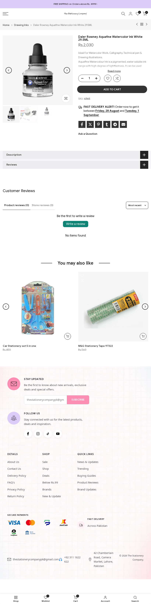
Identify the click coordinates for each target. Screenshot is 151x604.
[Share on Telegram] (115, 124)
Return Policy (15, 496)
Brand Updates (86, 489)
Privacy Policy (16, 489)
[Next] (67, 70)
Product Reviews (87, 482)
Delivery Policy (16, 475)
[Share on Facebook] (82, 124)
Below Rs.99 (50, 482)
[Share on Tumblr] (106, 124)
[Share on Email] (123, 124)
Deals (45, 475)
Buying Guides (86, 475)
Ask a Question (87, 133)
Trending (83, 468)
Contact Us (14, 468)
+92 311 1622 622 (72, 559)
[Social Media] (28, 434)
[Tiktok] (48, 434)
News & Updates (87, 462)
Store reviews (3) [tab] (42, 205)
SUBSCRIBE (78, 399)
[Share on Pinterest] (98, 124)
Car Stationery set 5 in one (19, 346)
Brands (46, 489)
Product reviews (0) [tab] (16, 205)
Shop (45, 468)
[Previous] (9, 70)
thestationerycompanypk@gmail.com (36, 559)
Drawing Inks (21, 25)
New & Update (51, 496)
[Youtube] (58, 434)
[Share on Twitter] (90, 124)
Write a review (75, 224)
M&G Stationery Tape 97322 (95, 346)
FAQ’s (11, 482)
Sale (45, 462)
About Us (13, 462)
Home (6, 25)
